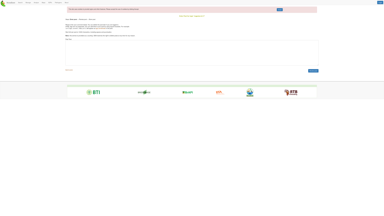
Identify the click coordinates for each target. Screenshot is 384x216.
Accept (280, 9)
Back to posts (69, 70)
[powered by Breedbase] (145, 92)
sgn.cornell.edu (101, 28)
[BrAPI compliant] (188, 90)
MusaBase (11, 2)
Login (380, 3)
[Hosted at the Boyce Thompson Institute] (93, 92)
